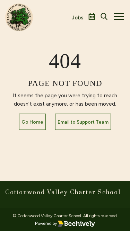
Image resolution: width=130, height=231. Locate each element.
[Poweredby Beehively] (65, 224)
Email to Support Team (83, 122)
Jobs (77, 18)
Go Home (32, 122)
